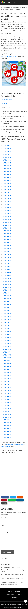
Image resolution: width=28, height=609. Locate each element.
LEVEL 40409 (7, 169)
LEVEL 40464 (7, 331)
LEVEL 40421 (7, 204)
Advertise (14, 597)
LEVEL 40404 (7, 154)
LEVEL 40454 (7, 302)
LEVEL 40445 (7, 275)
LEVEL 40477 (7, 370)
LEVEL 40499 (7, 435)
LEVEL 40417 (7, 192)
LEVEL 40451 (7, 293)
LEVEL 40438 (7, 254)
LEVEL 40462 (7, 325)
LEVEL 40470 (7, 349)
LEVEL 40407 (7, 163)
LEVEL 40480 (7, 378)
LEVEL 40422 (7, 207)
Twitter (13, 497)
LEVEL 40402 (7, 148)
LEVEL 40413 (7, 181)
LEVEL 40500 (7, 438)
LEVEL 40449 (7, 287)
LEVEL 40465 (7, 334)
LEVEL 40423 (7, 210)
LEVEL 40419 (7, 198)
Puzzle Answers (13, 603)
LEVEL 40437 (7, 252)
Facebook (5, 497)
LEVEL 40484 (7, 390)
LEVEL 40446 (7, 278)
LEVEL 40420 (7, 201)
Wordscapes (9, 7)
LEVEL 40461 (7, 322)
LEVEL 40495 (7, 423)
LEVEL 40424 (7, 213)
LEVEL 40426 (7, 219)
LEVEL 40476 (7, 367)
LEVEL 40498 (7, 432)
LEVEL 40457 (7, 308)
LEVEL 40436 (7, 249)
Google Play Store (6, 100)
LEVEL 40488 (7, 402)
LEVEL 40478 (7, 373)
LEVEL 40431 (7, 234)
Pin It (4, 500)
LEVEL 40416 (7, 189)
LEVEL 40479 (7, 376)
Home (4, 7)
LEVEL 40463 (7, 328)
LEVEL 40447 (7, 281)
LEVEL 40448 (7, 284)
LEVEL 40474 (7, 361)
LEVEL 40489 (7, 405)
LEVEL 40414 (7, 183)
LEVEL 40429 (7, 228)
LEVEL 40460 (7, 319)
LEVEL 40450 (7, 290)
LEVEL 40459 (7, 316)
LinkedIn (20, 500)
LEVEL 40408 (7, 166)
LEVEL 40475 (7, 364)
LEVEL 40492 (7, 414)
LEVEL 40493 (7, 417)
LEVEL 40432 (7, 237)
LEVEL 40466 (7, 337)
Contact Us (19, 594)
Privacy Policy (9, 594)
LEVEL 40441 (7, 263)
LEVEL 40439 (7, 257)
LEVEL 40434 (7, 243)
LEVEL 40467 (7, 340)
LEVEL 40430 (7, 231)
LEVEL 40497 (7, 429)
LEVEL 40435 (7, 246)
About (10, 591)
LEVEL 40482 (7, 384)
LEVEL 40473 (7, 355)
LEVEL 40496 (7, 426)
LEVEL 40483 (7, 387)
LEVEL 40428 (7, 225)
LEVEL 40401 (7, 145)
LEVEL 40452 (7, 296)
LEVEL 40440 (7, 260)
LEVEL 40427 (7, 222)
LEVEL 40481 (7, 381)
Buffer (4, 503)
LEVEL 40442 (7, 266)
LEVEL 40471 (7, 352)
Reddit (20, 497)
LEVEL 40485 (7, 393)
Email (3, 525)
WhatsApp (11, 500)
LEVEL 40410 (7, 172)
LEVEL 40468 (7, 343)
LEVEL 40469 (7, 346)
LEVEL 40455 (7, 305)
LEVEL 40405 (7, 157)
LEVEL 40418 (7, 195)
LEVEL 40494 (7, 420)
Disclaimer (17, 591)
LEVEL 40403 (7, 151)
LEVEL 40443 (7, 269)
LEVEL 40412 (7, 178)
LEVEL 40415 (7, 186)
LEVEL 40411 (7, 175)
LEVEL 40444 (7, 272)
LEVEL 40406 (7, 160)
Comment (4, 533)
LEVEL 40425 (7, 216)
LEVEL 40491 (7, 411)
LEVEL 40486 (7, 396)
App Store (4, 103)
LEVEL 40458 (7, 314)
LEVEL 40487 (7, 399)
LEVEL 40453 (7, 299)
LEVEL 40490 (7, 408)
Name (3, 518)
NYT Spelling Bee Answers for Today (10, 567)
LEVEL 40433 (7, 240)
